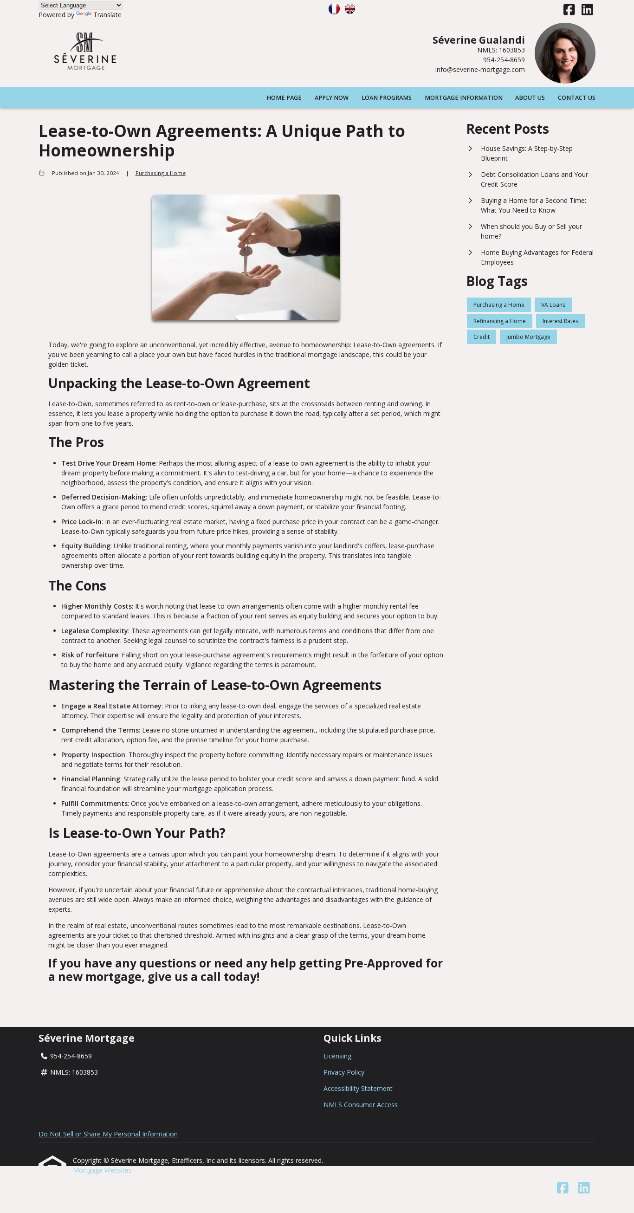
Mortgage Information (464, 98)
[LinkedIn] (587, 10)
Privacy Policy (343, 1072)
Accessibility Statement (358, 1088)
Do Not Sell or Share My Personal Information (108, 1133)
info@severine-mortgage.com (480, 69)
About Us (530, 98)
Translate (107, 14)
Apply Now (332, 98)
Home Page (284, 98)
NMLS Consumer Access (360, 1104)
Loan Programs (387, 98)
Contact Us (576, 98)
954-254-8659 (504, 59)
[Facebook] (569, 10)
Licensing (337, 1055)
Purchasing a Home (161, 172)
